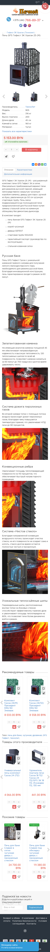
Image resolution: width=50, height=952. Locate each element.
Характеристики (24, 170)
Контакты (31, 924)
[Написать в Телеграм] (20, 25)
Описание (8, 170)
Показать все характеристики (17, 131)
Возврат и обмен (11, 918)
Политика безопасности (24, 921)
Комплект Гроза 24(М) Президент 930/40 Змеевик (11, 706)
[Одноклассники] (36, 164)
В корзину (31, 150)
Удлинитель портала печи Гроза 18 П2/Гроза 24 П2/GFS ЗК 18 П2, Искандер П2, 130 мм (36, 778)
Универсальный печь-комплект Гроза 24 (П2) (12, 773)
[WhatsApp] (42, 164)
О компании (28, 918)
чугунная (27, 735)
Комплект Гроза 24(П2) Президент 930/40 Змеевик (36, 706)
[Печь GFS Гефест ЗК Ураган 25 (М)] (25, 64)
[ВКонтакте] (33, 164)
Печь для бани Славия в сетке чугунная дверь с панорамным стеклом (12, 853)
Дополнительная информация (18, 174)
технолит (14, 738)
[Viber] (39, 164)
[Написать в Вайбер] (25, 25)
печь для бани (15, 735)
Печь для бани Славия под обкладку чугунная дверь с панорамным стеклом (37, 853)
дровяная (37, 735)
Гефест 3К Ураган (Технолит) (21, 32)
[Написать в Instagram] (29, 25)
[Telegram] (45, 164)
